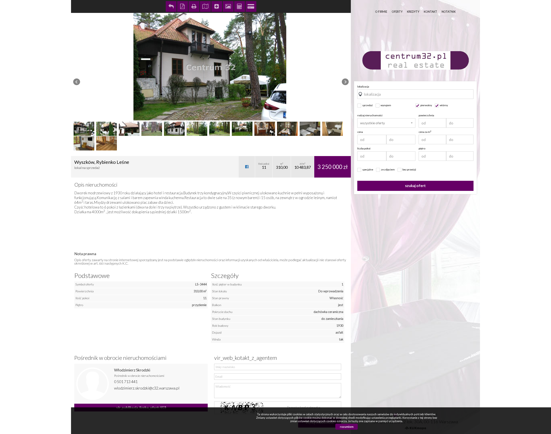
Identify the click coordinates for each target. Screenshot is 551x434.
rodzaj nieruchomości (369, 115)
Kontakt (430, 11)
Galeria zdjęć (228, 6)
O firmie (381, 11)
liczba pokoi (363, 148)
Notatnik (449, 11)
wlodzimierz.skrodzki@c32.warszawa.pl (147, 388)
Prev (76, 81)
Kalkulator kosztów (239, 6)
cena (360, 131)
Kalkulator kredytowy (251, 6)
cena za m (425, 131)
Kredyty (413, 11)
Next (345, 81)
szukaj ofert (415, 185)
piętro (422, 148)
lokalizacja (363, 86)
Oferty (397, 11)
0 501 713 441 (126, 381)
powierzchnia (426, 115)
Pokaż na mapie (205, 6)
